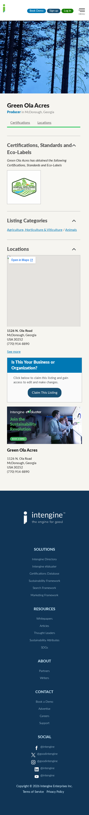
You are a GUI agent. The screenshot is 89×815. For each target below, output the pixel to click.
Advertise (44, 708)
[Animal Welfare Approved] (24, 187)
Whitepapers (44, 618)
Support (44, 723)
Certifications (20, 122)
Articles (44, 626)
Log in (67, 11)
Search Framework (44, 588)
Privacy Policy (55, 791)
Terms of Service (33, 791)
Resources (44, 609)
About (44, 661)
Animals (71, 230)
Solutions (44, 549)
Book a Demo (44, 701)
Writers (44, 678)
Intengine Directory (44, 559)
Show (74, 146)
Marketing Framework (44, 595)
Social (44, 737)
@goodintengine (47, 753)
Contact (44, 692)
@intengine (47, 746)
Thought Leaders (44, 633)
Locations (44, 122)
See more (13, 351)
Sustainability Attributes (44, 640)
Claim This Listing (44, 392)
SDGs (44, 647)
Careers (44, 716)
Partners (44, 671)
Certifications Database (44, 573)
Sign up (53, 11)
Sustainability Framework (44, 581)
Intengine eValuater (44, 566)
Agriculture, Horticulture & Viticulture (34, 230)
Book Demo (36, 11)
